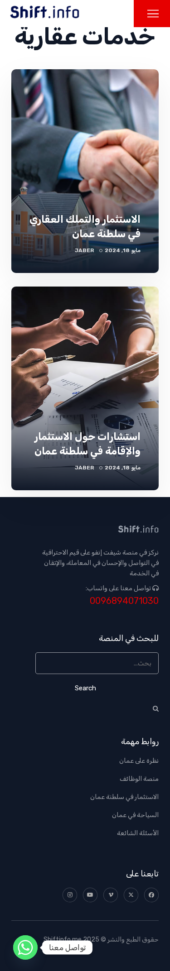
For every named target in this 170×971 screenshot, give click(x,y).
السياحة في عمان (135, 815)
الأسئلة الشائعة (138, 833)
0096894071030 (124, 601)
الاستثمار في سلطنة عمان (124, 797)
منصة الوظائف (139, 779)
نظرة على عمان (139, 761)
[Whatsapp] (25, 947)
